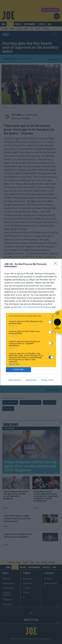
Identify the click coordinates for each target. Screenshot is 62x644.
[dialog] (31, 322)
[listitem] (31, 315)
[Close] (56, 264)
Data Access (31, 380)
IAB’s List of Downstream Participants (34, 307)
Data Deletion (15, 380)
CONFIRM (18, 369)
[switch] (51, 322)
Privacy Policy (47, 380)
